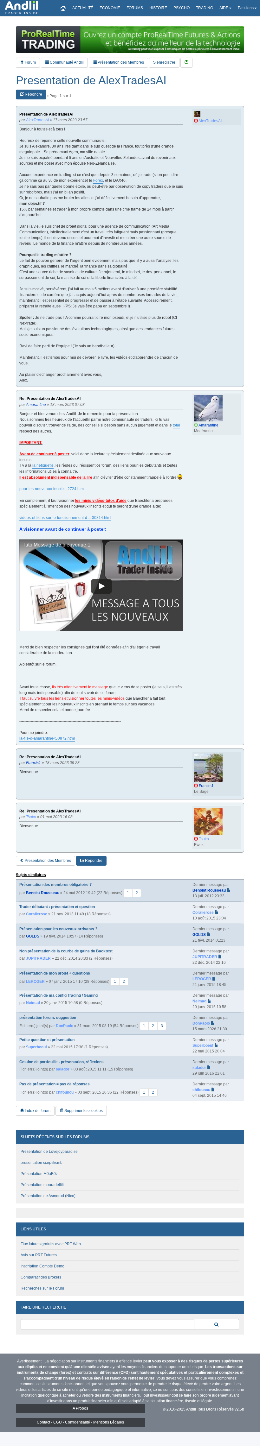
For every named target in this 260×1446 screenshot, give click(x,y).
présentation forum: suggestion (47, 1017)
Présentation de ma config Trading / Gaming (58, 995)
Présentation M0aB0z (39, 1173)
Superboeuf (36, 1047)
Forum (30, 62)
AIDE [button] (223, 8)
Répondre (33, 94)
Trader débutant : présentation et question (57, 907)
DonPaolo (64, 1026)
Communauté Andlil (66, 62)
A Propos (80, 1408)
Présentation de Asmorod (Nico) (48, 1196)
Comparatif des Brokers (41, 1277)
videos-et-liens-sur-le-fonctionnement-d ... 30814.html (65, 517)
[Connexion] (186, 62)
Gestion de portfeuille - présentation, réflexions (61, 1062)
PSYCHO (181, 8)
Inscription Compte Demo (42, 1266)
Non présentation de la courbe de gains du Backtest (66, 951)
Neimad (33, 1003)
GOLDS (32, 936)
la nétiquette (43, 465)
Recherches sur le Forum (42, 1288)
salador (62, 1069)
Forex (98, 180)
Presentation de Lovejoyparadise (49, 1151)
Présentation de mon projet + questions (54, 973)
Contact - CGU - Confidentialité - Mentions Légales (80, 1422)
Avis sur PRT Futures (39, 1255)
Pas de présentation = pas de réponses (54, 1084)
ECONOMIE (110, 8)
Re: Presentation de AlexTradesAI (50, 399)
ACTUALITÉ (82, 8)
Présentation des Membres (120, 62)
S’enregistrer (164, 62)
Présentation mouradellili (42, 1185)
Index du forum (37, 1110)
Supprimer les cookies (83, 1110)
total (176, 425)
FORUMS (135, 8)
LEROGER (35, 981)
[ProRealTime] (130, 39)
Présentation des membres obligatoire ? (55, 884)
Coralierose (36, 914)
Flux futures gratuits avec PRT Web (51, 1244)
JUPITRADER (38, 958)
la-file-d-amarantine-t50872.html (47, 738)
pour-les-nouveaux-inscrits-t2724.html (52, 489)
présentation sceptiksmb (41, 1162)
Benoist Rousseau (42, 893)
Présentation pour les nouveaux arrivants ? (58, 929)
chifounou (65, 1092)
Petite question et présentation (47, 1040)
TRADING (204, 8)
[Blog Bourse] (21, 8)
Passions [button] (246, 8)
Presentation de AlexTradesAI (91, 80)
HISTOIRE (158, 8)
